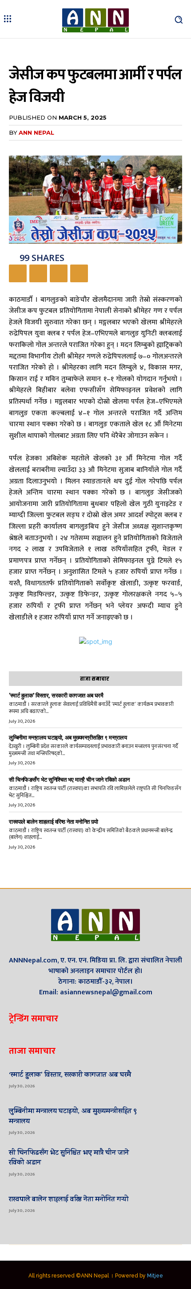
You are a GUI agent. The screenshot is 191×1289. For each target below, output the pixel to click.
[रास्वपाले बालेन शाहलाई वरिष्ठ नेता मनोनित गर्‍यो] (166, 1203)
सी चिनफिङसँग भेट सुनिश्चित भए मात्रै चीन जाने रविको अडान (69, 779)
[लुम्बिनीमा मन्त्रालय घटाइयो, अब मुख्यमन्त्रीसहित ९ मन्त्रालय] (166, 1120)
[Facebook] (18, 273)
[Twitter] (38, 273)
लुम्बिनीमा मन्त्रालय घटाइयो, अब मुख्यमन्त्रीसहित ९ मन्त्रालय (68, 737)
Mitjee (155, 1276)
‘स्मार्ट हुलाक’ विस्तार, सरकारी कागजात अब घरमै (56, 695)
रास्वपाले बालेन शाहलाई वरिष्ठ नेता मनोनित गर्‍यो (53, 821)
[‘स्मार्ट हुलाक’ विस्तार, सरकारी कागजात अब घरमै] (166, 1079)
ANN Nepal (36, 132)
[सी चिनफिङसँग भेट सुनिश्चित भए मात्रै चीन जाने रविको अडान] (166, 1162)
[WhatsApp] (79, 273)
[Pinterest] (59, 273)
